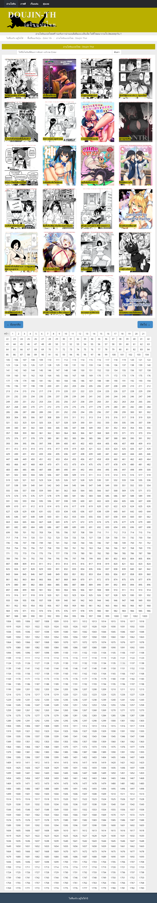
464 (149, 459)
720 (33, 537)
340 (16, 427)
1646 (122, 840)
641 (124, 511)
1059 (103, 637)
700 (16, 532)
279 (107, 406)
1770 (18, 888)
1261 (27, 710)
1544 (8, 809)
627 (8, 511)
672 (82, 521)
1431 (75, 767)
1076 (122, 642)
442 (115, 453)
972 (33, 610)
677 (124, 521)
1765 (113, 882)
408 (132, 443)
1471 (27, 783)
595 (41, 501)
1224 (103, 694)
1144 (56, 668)
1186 (27, 684)
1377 (132, 746)
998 (99, 616)
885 (57, 584)
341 (24, 427)
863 (24, 579)
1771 (27, 888)
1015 (113, 621)
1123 (141, 657)
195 (8, 386)
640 (115, 511)
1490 (65, 788)
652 (66, 516)
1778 (94, 888)
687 (57, 527)
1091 (122, 647)
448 (16, 459)
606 (132, 501)
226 (115, 391)
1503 (46, 793)
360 (33, 433)
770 (149, 548)
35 (99, 338)
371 (124, 433)
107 (24, 359)
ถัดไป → (145, 324)
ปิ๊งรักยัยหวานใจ (125, 182)
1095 (18, 652)
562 (66, 490)
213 (8, 391)
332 (99, 422)
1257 (132, 705)
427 (140, 448)
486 (33, 469)
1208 (94, 689)
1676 (122, 851)
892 (115, 584)
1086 (75, 647)
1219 (56, 694)
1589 (8, 825)
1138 (141, 663)
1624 (56, 835)
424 (115, 448)
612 (33, 506)
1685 (65, 856)
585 (107, 495)
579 (57, 495)
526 (66, 480)
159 (8, 375)
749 (124, 542)
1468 (141, 778)
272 (49, 406)
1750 (113, 877)
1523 (94, 799)
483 (8, 469)
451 (41, 459)
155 (124, 370)
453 (57, 459)
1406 (122, 757)
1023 (46, 626)
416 (49, 448)
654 (82, 516)
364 (66, 433)
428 (149, 448)
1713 (46, 867)
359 (24, 433)
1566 (75, 814)
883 (41, 584)
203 (74, 386)
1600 (113, 825)
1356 (75, 741)
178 (16, 380)
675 (107, 521)
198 (33, 386)
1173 (46, 678)
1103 (94, 652)
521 (24, 480)
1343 (94, 736)
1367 (37, 746)
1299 (103, 720)
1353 (46, 741)
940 (66, 600)
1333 (141, 731)
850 (66, 574)
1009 (56, 621)
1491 (75, 788)
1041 (75, 631)
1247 (37, 705)
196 (16, 386)
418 (66, 448)
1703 (94, 861)
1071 (75, 642)
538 (16, 485)
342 (33, 427)
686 (49, 527)
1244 (8, 705)
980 (99, 610)
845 (24, 574)
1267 (84, 710)
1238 (94, 699)
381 (57, 438)
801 (107, 558)
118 (115, 359)
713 (124, 532)
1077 (132, 642)
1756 (27, 882)
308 (49, 417)
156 (132, 370)
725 (74, 537)
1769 (8, 888)
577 (41, 495)
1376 (122, 746)
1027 (84, 626)
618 (82, 506)
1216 (27, 694)
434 (49, 453)
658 (115, 516)
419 (74, 448)
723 (57, 537)
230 (149, 391)
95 (78, 354)
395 (24, 443)
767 (124, 548)
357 (8, 433)
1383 (46, 752)
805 (140, 558)
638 (99, 511)
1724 (8, 872)
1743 (46, 877)
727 (91, 537)
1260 (18, 710)
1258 (141, 705)
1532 (37, 804)
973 (41, 610)
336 (132, 422)
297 (107, 412)
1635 (18, 840)
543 (57, 485)
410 (149, 443)
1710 (18, 867)
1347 (132, 736)
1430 (65, 767)
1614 (103, 830)
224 (99, 391)
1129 (56, 663)
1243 (141, 699)
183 (57, 380)
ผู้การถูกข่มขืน (124, 139)
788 (149, 553)
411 (8, 448)
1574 (8, 820)
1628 (94, 835)
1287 (132, 715)
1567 (84, 814)
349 (91, 427)
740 (49, 542)
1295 (65, 720)
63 (148, 344)
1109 (8, 657)
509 (74, 474)
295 (91, 412)
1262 (37, 710)
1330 (113, 731)
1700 (65, 861)
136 (115, 365)
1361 (122, 741)
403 (91, 443)
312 (82, 417)
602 (99, 501)
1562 (37, 814)
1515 (18, 799)
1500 (18, 793)
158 (149, 370)
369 (107, 433)
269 (24, 406)
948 (132, 600)
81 (127, 349)
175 (140, 375)
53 (78, 344)
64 (7, 349)
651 (57, 516)
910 (115, 589)
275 (74, 406)
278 (99, 406)
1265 (65, 710)
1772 (37, 888)
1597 (84, 825)
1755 (18, 882)
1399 (56, 757)
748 (115, 542)
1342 (84, 736)
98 (99, 354)
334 (115, 422)
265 (140, 401)
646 (16, 516)
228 (132, 391)
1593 (46, 825)
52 (71, 344)
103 (138, 354)
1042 (84, 631)
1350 (18, 741)
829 (41, 569)
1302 (132, 720)
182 (49, 380)
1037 (37, 631)
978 (82, 610)
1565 (65, 814)
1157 (37, 673)
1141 (27, 668)
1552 (84, 809)
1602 (132, 825)
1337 (37, 736)
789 (8, 558)
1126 (27, 663)
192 (132, 380)
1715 (65, 867)
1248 (46, 705)
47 (35, 344)
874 (115, 579)
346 (66, 427)
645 (8, 516)
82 (134, 349)
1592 (37, 825)
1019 (8, 626)
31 (71, 338)
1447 (84, 772)
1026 (75, 626)
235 (41, 396)
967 (140, 605)
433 (41, 453)
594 (33, 501)
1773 (46, 888)
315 (107, 417)
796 (66, 558)
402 (82, 443)
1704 (103, 861)
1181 (122, 678)
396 (33, 443)
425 (124, 448)
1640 (65, 840)
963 (107, 605)
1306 (27, 725)
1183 (141, 678)
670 (66, 521)
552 (132, 485)
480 (132, 464)
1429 (56, 767)
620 (99, 506)
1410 (18, 762)
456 (82, 459)
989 (24, 616)
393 (8, 443)
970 (16, 610)
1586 (122, 820)
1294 (56, 720)
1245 (18, 705)
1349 (8, 741)
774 (33, 553)
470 (49, 464)
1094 (8, 652)
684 (33, 527)
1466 (122, 778)
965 (124, 605)
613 (41, 506)
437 (74, 453)
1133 (94, 663)
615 (57, 506)
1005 (18, 621)
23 (14, 338)
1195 (113, 684)
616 (66, 506)
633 (57, 511)
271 (41, 406)
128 (49, 365)
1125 (18, 663)
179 (24, 380)
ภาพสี (23, 3)
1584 (103, 820)
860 (149, 574)
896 (149, 584)
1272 (132, 710)
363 (57, 433)
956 (49, 605)
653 (74, 516)
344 (49, 427)
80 (120, 349)
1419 (103, 762)
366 (82, 433)
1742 (37, 877)
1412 (37, 762)
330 (82, 422)
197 (24, 386)
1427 (37, 767)
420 (82, 448)
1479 (103, 783)
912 (132, 589)
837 (107, 569)
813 (57, 563)
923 (74, 595)
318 (132, 417)
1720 (113, 867)
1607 (37, 830)
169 (91, 375)
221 (74, 391)
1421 (122, 762)
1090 (113, 647)
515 (124, 474)
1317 (132, 725)
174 (132, 375)
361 (41, 433)
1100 (65, 652)
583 (91, 495)
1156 (27, 673)
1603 (141, 825)
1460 (65, 778)
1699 (56, 861)
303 (8, 417)
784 (115, 553)
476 (99, 464)
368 (99, 433)
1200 (18, 689)
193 (140, 380)
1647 (132, 840)
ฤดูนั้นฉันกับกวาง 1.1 (89, 182)
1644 (103, 840)
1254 (103, 705)
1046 (122, 631)
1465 (113, 778)
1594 (56, 825)
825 (8, 569)
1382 (37, 752)
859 (140, 574)
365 (74, 433)
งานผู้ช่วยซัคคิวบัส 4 (127, 269)
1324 (56, 731)
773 (24, 553)
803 (124, 558)
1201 (27, 689)
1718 (94, 867)
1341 (75, 736)
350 (99, 427)
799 (91, 558)
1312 (84, 725)
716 (149, 532)
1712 (37, 867)
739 (41, 542)
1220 (65, 694)
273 (57, 406)
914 (149, 589)
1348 (141, 736)
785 (124, 553)
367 (91, 433)
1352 (37, 741)
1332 (132, 731)
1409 (8, 762)
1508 (94, 793)
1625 (65, 835)
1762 (84, 882)
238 (66, 396)
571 (140, 490)
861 (8, 579)
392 (149, 438)
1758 (46, 882)
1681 (27, 856)
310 (66, 417)
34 (92, 338)
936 (33, 600)
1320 (18, 731)
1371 (75, 746)
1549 (56, 809)
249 (8, 401)
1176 (75, 678)
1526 (122, 799)
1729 (56, 872)
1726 (27, 872)
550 (115, 485)
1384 (56, 752)
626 (149, 506)
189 (107, 380)
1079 (8, 647)
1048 (141, 631)
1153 (141, 668)
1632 (132, 835)
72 (64, 349)
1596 (75, 825)
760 (66, 548)
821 (124, 563)
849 (57, 574)
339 (8, 427)
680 (149, 521)
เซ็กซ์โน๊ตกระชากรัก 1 (13, 312)
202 (66, 386)
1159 (56, 673)
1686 (75, 856)
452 (49, 459)
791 (24, 558)
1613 (94, 830)
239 (74, 396)
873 (107, 579)
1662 (132, 846)
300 (132, 412)
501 (8, 474)
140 (149, 365)
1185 (18, 684)
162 (33, 375)
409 (140, 443)
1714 (56, 867)
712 (115, 532)
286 (16, 412)
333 (107, 422)
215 (24, 391)
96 (85, 354)
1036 (27, 631)
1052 (37, 637)
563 (74, 490)
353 (124, 427)
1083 (46, 647)
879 (8, 584)
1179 (103, 678)
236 (49, 396)
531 (107, 480)
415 (41, 448)
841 (140, 569)
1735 (113, 872)
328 (66, 422)
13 (87, 333)
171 (107, 375)
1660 (113, 846)
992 (49, 616)
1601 (122, 825)
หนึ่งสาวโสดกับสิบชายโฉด (15, 182)
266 (149, 401)
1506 (75, 793)
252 (33, 401)
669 (57, 521)
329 (74, 422)
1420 (113, 762)
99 (106, 354)
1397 (37, 757)
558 (33, 490)
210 (132, 386)
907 (91, 589)
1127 (37, 663)
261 (107, 401)
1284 (103, 715)
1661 (122, 846)
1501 (27, 793)
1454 (8, 778)
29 (57, 338)
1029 (103, 626)
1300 (113, 720)
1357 (84, 741)
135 (107, 365)
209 (124, 386)
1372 (84, 746)
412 (16, 448)
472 (66, 464)
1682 (37, 856)
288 (33, 412)
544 (66, 485)
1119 (103, 657)
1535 (65, 804)
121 (140, 359)
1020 (18, 626)
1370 (65, 746)
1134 (103, 663)
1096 (27, 652)
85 (7, 354)
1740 (18, 877)
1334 (8, 736)
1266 (75, 710)
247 (140, 396)
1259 (8, 710)
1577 (37, 820)
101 (122, 354)
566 (99, 490)
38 (120, 338)
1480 (113, 783)
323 (24, 422)
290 (49, 412)
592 (16, 501)
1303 (141, 720)
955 (41, 605)
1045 (113, 631)
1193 (94, 684)
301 (140, 412)
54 (85, 344)
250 (16, 401)
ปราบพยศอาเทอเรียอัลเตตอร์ (130, 312)
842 (149, 569)
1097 (37, 652)
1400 (65, 757)
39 (127, 338)
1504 (56, 793)
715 (140, 532)
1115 (65, 657)
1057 (84, 637)
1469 (8, 783)
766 (115, 548)
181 (41, 380)
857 (124, 574)
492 (82, 469)
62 (141, 344)
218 (49, 391)
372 (132, 433)
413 (24, 448)
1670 (65, 851)
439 (91, 453)
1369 (56, 746)
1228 (141, 694)
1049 (8, 637)
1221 (75, 694)
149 (74, 370)
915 (8, 595)
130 (66, 365)
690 (82, 527)
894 (132, 584)
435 (57, 453)
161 (24, 375)
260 (99, 401)
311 (74, 417)
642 (132, 511)
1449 (103, 772)
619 (91, 506)
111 (57, 359)
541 (41, 485)
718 (16, 537)
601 (91, 501)
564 (82, 490)
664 (16, 521)
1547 (37, 809)
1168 (141, 673)
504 (33, 474)
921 (57, 595)
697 (140, 527)
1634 (8, 840)
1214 (8, 694)
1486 (27, 788)
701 (24, 532)
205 (91, 386)
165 (57, 375)
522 (33, 480)
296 (99, 412)
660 (132, 516)
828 (33, 569)
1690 (113, 856)
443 (124, 453)
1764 (103, 882)
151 (91, 370)
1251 (75, 705)
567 (107, 490)
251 (24, 401)
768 (132, 548)
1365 (18, 746)
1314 (103, 725)
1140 (18, 668)
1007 (37, 621)
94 (71, 354)
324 (33, 422)
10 (66, 333)
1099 (56, 652)
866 (49, 579)
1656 (75, 846)
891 (107, 584)
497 (124, 469)
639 (107, 511)
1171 (27, 678)
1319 (8, 731)
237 (57, 396)
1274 (8, 715)
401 (74, 443)
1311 (75, 725)
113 (74, 359)
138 (132, 365)
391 (140, 438)
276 (82, 406)
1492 (84, 788)
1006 (27, 621)
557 (24, 490)
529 (91, 480)
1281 (75, 715)
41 (141, 338)
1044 (103, 631)
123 (8, 365)
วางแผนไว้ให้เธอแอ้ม (89, 139)
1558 (141, 809)
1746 (75, 877)
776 (49, 553)
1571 (122, 814)
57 (106, 344)
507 (57, 474)
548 (99, 485)
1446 (75, 772)
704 (49, 532)
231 (8, 396)
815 (74, 563)
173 (124, 375)
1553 (94, 809)
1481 (122, 783)
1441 (27, 772)
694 (115, 527)
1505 (65, 793)
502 (16, 474)
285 (8, 412)
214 (16, 391)
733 (140, 537)
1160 (65, 673)
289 (41, 412)
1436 (122, 767)
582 (82, 495)
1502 (37, 793)
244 (115, 396)
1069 (56, 642)
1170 (18, 678)
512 (99, 474)
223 (91, 391)
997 (91, 616)
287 (24, 412)
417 (57, 448)
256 (66, 401)
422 (99, 448)
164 (49, 375)
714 (132, 532)
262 (115, 401)
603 (107, 501)
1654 (56, 846)
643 (140, 511)
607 (140, 501)
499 (140, 469)
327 (57, 422)
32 (78, 338)
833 (74, 569)
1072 (84, 642)
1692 (132, 856)
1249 (56, 705)
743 (74, 542)
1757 (37, 882)
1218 (46, 694)
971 (24, 610)
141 (8, 370)
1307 (37, 725)
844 (16, 574)
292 (66, 412)
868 (66, 579)
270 (33, 406)
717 (8, 537)
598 (66, 501)
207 (107, 386)
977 (74, 610)
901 (41, 589)
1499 (8, 793)
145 (41, 370)
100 (114, 354)
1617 (132, 830)
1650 (18, 846)
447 (8, 459)
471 (57, 464)
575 (24, 495)
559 (41, 490)
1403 (94, 757)
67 (28, 349)
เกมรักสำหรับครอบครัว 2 (15, 225)
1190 (65, 684)
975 (57, 610)
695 (124, 527)
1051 (27, 637)
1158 (46, 673)
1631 (122, 835)
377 (24, 438)
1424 (8, 767)
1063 (141, 637)
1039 (56, 631)
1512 (132, 793)
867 (57, 579)
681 (8, 527)
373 (140, 433)
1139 (8, 668)
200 (49, 386)
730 (115, 537)
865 (41, 579)
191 (124, 380)
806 (149, 558)
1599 (103, 825)
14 (94, 333)
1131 (75, 663)
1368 (46, 746)
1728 (46, 872)
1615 (113, 830)
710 (99, 532)
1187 (37, 684)
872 (99, 579)
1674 (103, 851)
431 (24, 453)
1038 (46, 631)
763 (91, 548)
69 (42, 349)
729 (107, 537)
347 (74, 427)
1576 (27, 820)
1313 (94, 725)
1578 (46, 820)
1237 (84, 699)
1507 (84, 793)
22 (7, 338)
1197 (132, 684)
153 (107, 370)
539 (24, 485)
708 (82, 532)
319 (140, 417)
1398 (46, 757)
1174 (56, 678)
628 (16, 511)
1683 (46, 856)
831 (57, 569)
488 (49, 469)
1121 (122, 657)
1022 (37, 626)
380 (49, 438)
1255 (113, 705)
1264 (56, 710)
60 (127, 344)
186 (82, 380)
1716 (75, 867)
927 (107, 595)
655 (91, 516)
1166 (122, 673)
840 (132, 569)
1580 (65, 820)
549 (107, 485)
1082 (37, 647)
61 (134, 344)
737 (24, 542)
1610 (65, 830)
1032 (132, 626)
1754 (8, 882)
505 (41, 474)
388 (115, 438)
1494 (103, 788)
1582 (84, 820)
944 (99, 600)
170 (99, 375)
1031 (122, 626)
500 (149, 469)
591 (8, 501)
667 (41, 521)
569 (124, 490)
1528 (141, 799)
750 (132, 542)
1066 (27, 642)
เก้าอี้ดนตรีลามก (49, 95)
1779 (103, 888)
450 (33, 459)
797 (74, 558)
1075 (113, 642)
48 (42, 344)
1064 (8, 642)
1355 (65, 741)
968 (149, 605)
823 (140, 563)
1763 (94, 882)
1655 (65, 846)
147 (57, 370)
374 (149, 433)
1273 (141, 710)
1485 (18, 788)
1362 (132, 741)
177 (8, 380)
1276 (27, 715)
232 (16, 396)
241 (91, 396)
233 (24, 396)
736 (16, 542)
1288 (141, 715)
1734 (103, 872)
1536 (75, 804)
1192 (84, 684)
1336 (27, 736)
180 (33, 380)
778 (66, 553)
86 (14, 354)
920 (49, 595)
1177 (84, 678)
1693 (141, 856)
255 (57, 401)
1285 (113, 715)
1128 (46, 663)
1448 (94, 772)
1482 (132, 783)
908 (99, 589)
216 (33, 391)
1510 (113, 793)
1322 (37, 731)
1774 (56, 888)
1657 (84, 846)
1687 (84, 856)
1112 (37, 657)
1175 (65, 678)
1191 (75, 684)
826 (16, 569)
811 (41, 563)
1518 (46, 799)
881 (24, 584)
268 (16, 406)
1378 (141, 746)
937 (41, 600)
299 (124, 412)
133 (91, 365)
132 (82, 365)
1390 (113, 752)
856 (115, 574)
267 (8, 406)
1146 (75, 668)
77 (99, 349)
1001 (125, 616)
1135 (113, 663)
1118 (94, 657)
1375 (113, 746)
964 (115, 605)
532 (115, 480)
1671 (75, 851)
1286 (122, 715)
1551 (75, 809)
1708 (141, 861)
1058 (94, 637)
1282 (84, 715)
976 (66, 610)
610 (16, 506)
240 (82, 396)
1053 (46, 637)
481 (140, 464)
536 (149, 480)
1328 (94, 731)
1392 (132, 752)
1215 (18, 694)
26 (35, 338)
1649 (8, 846)
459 (107, 459)
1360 (113, 741)
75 (85, 349)
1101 (75, 652)
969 (8, 610)
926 (99, 595)
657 (107, 516)
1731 (75, 872)
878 (149, 579)
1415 (65, 762)
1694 (8, 861)
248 (149, 396)
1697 (37, 861)
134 (99, 365)
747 (107, 542)
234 (33, 396)
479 (124, 464)
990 (33, 616)
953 (24, 605)
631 (41, 511)
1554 (103, 809)
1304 (8, 725)
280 (115, 406)
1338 (46, 736)
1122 (132, 657)
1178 (94, 678)
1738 (141, 872)
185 (74, 380)
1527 (132, 799)
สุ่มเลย (46, 3)
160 (16, 375)
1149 (103, 668)
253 (41, 401)
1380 (18, 752)
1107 (132, 652)
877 (140, 579)
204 (82, 386)
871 (91, 579)
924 (82, 595)
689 (74, 527)
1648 (141, 840)
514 (115, 474)
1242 (132, 699)
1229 (8, 699)
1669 (56, 851)
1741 (27, 877)
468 (33, 464)
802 (115, 558)
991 (41, 616)
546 (82, 485)
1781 (122, 888)
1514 (8, 799)
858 (132, 574)
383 (74, 438)
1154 (8, 673)
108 (33, 359)
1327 (84, 731)
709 (91, 532)
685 (41, 527)
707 (74, 532)
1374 (103, 746)
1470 (18, 783)
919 (41, 595)
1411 (27, 762)
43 (7, 344)
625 (140, 506)
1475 (65, 783)
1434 (103, 767)
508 (66, 474)
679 (140, 521)
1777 (84, 888)
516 (132, 474)
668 (49, 521)
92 (57, 354)
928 (115, 595)
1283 (94, 715)
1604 (8, 830)
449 (24, 459)
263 (124, 401)
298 (115, 412)
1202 (37, 689)
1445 (65, 772)
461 (124, 459)
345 (57, 427)
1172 (37, 678)
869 (74, 579)
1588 (141, 820)
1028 (94, 626)
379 (41, 438)
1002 (135, 616)
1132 (84, 663)
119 (124, 359)
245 (124, 396)
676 (115, 521)
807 (8, 563)
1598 (94, 825)
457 (91, 459)
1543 (141, 804)
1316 (122, 725)
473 (74, 464)
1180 (113, 678)
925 (91, 595)
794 (49, 558)
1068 (46, 642)
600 (82, 501)
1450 (113, 772)
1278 (46, 715)
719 (24, 537)
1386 (75, 752)
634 (66, 511)
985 (140, 610)
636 (82, 511)
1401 (75, 757)
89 (35, 354)
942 (82, 600)
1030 (113, 626)
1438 (141, 767)
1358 (94, 741)
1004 (8, 621)
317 (124, 417)
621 (107, 506)
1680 (18, 856)
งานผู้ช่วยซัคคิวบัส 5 (89, 95)
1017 (132, 621)
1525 (113, 799)
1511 (122, 793)
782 (99, 553)
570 (132, 490)
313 (91, 417)
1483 (141, 783)
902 (49, 589)
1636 (27, 840)
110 (49, 359)
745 (91, 542)
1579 (56, 820)
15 (101, 333)
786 (132, 553)
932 (149, 595)
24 (21, 338)
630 (33, 511)
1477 (84, 783)
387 (107, 438)
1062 (132, 637)
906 (82, 589)
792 (33, 558)
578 (49, 495)
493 (91, 469)
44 (14, 344)
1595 (65, 825)
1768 (141, 882)
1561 (27, 814)
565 (91, 490)
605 (124, 501)
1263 (46, 710)
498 (132, 469)
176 (149, 375)
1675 (113, 851)
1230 (18, 699)
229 (140, 391)
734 (149, 537)
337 (140, 422)
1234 (56, 699)
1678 (141, 851)
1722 (132, 867)
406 (115, 443)
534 (132, 480)
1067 (37, 642)
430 (16, 453)
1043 (94, 631)
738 (33, 542)
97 (92, 354)
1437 (132, 767)
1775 (65, 888)
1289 (8, 720)
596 (49, 501)
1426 (27, 767)
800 (99, 558)
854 (99, 574)
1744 (56, 877)
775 (41, 553)
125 (24, 365)
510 (82, 474)
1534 (56, 804)
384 (82, 438)
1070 (65, 642)
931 (140, 595)
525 (57, 480)
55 (92, 344)
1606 (27, 830)
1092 (132, 647)
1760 (65, 882)
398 (49, 443)
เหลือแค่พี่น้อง (86, 269)
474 (82, 464)
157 (140, 370)
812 (49, 563)
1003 (144, 616)
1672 (84, 851)
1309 (56, 725)
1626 (75, 835)
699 (8, 532)
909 (107, 589)
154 (115, 370)
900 (33, 589)
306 (33, 417)
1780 (113, 888)
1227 (132, 694)
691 (91, 527)
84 (148, 349)
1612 (84, 830)
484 (16, 469)
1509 (103, 793)
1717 (84, 867)
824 (149, 563)
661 (140, 516)
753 (8, 548)
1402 (84, 757)
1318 (141, 725)
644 (149, 511)
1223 (94, 694)
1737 (132, 872)
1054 (56, 637)
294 (82, 412)
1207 (84, 689)
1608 (46, 830)
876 (132, 579)
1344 (103, 736)
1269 (103, 710)
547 (91, 485)
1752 (132, 877)
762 (82, 548)
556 (16, 490)
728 (99, 537)
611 (24, 506)
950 (149, 600)
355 (140, 427)
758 (49, 548)
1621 (27, 835)
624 (132, 506)
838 (115, 569)
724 (66, 537)
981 (107, 610)
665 (24, 521)
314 (99, 417)
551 (124, 485)
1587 (132, 820)
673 (91, 521)
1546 (27, 809)
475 (91, 464)
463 (140, 459)
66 (21, 349)
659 (124, 516)
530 (99, 480)
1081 (27, 647)
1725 (18, 872)
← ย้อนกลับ (14, 324)
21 (143, 333)
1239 (103, 699)
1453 (141, 772)
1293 (46, 720)
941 (74, 600)
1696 (27, 861)
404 (99, 443)
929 (124, 595)
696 (132, 527)
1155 (18, 673)
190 (115, 380)
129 (57, 365)
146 (49, 370)
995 (74, 616)
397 (41, 443)
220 (66, 391)
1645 (113, 840)
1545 (18, 809)
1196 (122, 684)
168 (82, 375)
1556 (122, 809)
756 (33, 548)
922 (66, 595)
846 (33, 574)
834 (82, 569)
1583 (94, 820)
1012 (84, 621)
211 (140, 386)
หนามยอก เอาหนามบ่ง (90, 312)
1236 (75, 699)
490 (66, 469)
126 (33, 365)
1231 (27, 699)
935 (24, 600)
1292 (37, 720)
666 (33, 521)
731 (124, 537)
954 (33, 605)
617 (74, 506)
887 (74, 584)
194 (149, 380)
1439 (8, 772)
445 (140, 453)
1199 (8, 689)
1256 (122, 705)
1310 (65, 725)
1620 (18, 835)
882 (33, 584)
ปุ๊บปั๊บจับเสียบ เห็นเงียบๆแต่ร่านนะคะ (58, 225)
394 (16, 443)
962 (99, 605)
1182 (132, 678)
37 (113, 338)
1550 (65, 809)
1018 (141, 621)
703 (41, 532)
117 (107, 359)
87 (21, 354)
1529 (8, 804)
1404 (103, 757)
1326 (75, 731)
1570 (113, 814)
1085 (65, 647)
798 (82, 558)
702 (33, 532)
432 (33, 453)
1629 (103, 835)
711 (107, 532)
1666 (27, 851)
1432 (84, 767)
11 (73, 333)
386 (99, 438)
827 (24, 569)
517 (140, 474)
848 (49, 574)
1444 (56, 772)
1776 (75, 888)
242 (99, 396)
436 (66, 453)
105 (8, 359)
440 (99, 453)
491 (74, 469)
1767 (132, 882)
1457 (37, 778)
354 (132, 427)
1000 (116, 616)
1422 (132, 762)
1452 (132, 772)
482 (149, 464)
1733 (94, 872)
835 (91, 569)
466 (16, 464)
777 (57, 553)
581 (74, 495)
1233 (46, 699)
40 (134, 338)
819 (107, 563)
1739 (8, 877)
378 (33, 438)
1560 (18, 814)
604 (115, 501)
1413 (46, 762)
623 (124, 506)
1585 (113, 820)
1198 (141, 684)
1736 (122, 872)
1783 (141, 888)
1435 (113, 767)
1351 (27, 741)
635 (74, 511)
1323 (46, 731)
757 (41, 548)
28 (49, 338)
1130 (65, 663)
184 (66, 380)
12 (80, 333)
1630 (113, 835)
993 (57, 616)
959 (74, 605)
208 (115, 386)
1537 (84, 804)
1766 (122, 882)
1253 (94, 705)
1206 (75, 689)
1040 (65, 631)
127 (41, 365)
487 (41, 469)
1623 (46, 835)
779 (74, 553)
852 (82, 574)
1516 (27, 799)
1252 (84, 705)
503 (24, 474)
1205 (65, 689)
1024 (56, 626)
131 (74, 365)
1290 (18, 720)
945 (107, 600)
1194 (103, 684)
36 (106, 338)
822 (132, 563)
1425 (18, 767)
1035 (18, 631)
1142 (37, 668)
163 (41, 375)
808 (16, 563)
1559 (8, 814)
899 (24, 589)
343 (41, 427)
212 (149, 386)
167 (74, 375)
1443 (46, 772)
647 (24, 516)
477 (107, 464)
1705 (113, 861)
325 (41, 422)
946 (115, 600)
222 (82, 391)
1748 (94, 877)
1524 (103, 799)
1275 (18, 715)
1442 (37, 772)
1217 (37, 694)
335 (124, 422)
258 (82, 401)
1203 (46, 689)
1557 (132, 809)
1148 (94, 668)
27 (42, 338)
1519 (56, 799)
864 (33, 579)
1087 (84, 647)
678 (132, 521)
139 (140, 365)
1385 (65, 752)
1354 (56, 741)
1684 (56, 856)
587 (124, 495)
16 (108, 333)
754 (16, 548)
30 (64, 338)
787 (140, 553)
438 (82, 453)
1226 (122, 694)
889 (91, 584)
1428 (46, 767)
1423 (141, 762)
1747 (84, 877)
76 (92, 349)
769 (140, 548)
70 (49, 349)
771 (8, 553)
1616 (122, 830)
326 (49, 422)
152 (99, 370)
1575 (18, 820)
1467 (132, 778)
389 (124, 438)
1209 (103, 689)
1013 (94, 621)
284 (149, 406)
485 (24, 469)
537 (8, 485)
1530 (18, 804)
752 (149, 542)
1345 (113, 736)
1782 (132, 888)
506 (49, 474)
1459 (56, 778)
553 (140, 485)
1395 (18, 757)
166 (66, 375)
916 (16, 595)
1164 (103, 673)
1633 (141, 835)
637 (91, 511)
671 (74, 521)
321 (8, 422)
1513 (141, 793)
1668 (46, 851)
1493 (94, 788)
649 (41, 516)
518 (149, 474)
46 (28, 344)
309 (57, 417)
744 (82, 542)
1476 (75, 783)
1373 (94, 746)
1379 (8, 752)
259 (91, 401)
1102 (84, 652)
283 (140, 406)
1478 (94, 783)
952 (16, 605)
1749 (103, 877)
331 (91, 422)
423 (107, 448)
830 (49, 569)
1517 (37, 799)
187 (91, 380)
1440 (18, 772)
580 (66, 495)
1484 (8, 788)
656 (99, 516)
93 (64, 354)
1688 (94, 856)
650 (49, 516)
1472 (37, 783)
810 (33, 563)
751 (140, 542)
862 (16, 579)
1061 (122, 637)
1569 (103, 814)
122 (149, 359)
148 (66, 370)
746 (99, 542)
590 (149, 495)
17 (115, 333)
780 (82, 553)
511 (91, 474)
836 (99, 569)
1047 (132, 631)
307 (41, 417)
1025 (65, 626)
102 (130, 354)
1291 (27, 720)
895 (140, 584)
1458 (46, 778)
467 (24, 464)
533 (124, 480)
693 (107, 527)
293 (74, 412)
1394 (8, 757)
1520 (65, 799)
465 (8, 464)
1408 (141, 757)
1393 (141, 752)
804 (132, 558)
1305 (18, 725)
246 (132, 396)
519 (8, 480)
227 (124, 391)
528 (82, 480)
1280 (65, 715)
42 (148, 338)
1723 (141, 867)
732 (132, 537)
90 (42, 354)
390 (132, 438)
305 (24, 417)
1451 (122, 772)
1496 (122, 788)
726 (82, 537)
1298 (94, 720)
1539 (103, 804)
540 (33, 485)
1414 (56, 762)
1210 (113, 689)
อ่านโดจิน (11, 3)
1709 (8, 867)
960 (82, 605)
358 (16, 433)
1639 (56, 840)
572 (149, 490)
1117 (84, 657)
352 (115, 427)
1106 (122, 652)
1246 (27, 705)
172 (115, 375)
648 (33, 516)
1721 (122, 867)
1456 (27, 778)
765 (107, 548)
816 (82, 563)
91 (49, 354)
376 (16, 438)
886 (66, 584)
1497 (132, 788)
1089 (103, 647)
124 (16, 365)
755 (24, 548)
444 (132, 453)
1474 (56, 783)
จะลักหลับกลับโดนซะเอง (52, 182)
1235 (65, 699)
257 (74, 401)
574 (16, 495)
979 (91, 610)
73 (71, 349)
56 (99, 344)
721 (41, 537)
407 (124, 443)
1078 (141, 642)
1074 (103, 642)
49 (49, 344)
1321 (27, 731)
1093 (141, 647)
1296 (75, 720)
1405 (113, 757)
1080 (18, 647)
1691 (122, 856)
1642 (84, 840)
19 (129, 333)
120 (132, 359)
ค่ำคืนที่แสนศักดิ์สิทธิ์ (51, 269)
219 (57, 391)
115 (91, 359)
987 (8, 616)
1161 (75, 673)
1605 (18, 830)
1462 (84, 778)
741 (57, 542)
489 (57, 469)
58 (113, 344)
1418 (94, 762)
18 (122, 333)
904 (66, 589)
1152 (132, 668)
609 (8, 506)
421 (91, 448)
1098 (46, 652)
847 (41, 574)
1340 (65, 736)
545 (74, 485)
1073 (94, 642)
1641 (75, 840)
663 (8, 521)
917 (24, 595)
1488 (46, 788)
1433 (94, 767)
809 (24, 563)
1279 (56, 715)
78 (106, 349)
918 (33, 595)
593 (24, 501)
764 (99, 548)
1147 (84, 668)
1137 (132, 663)
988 (16, 616)
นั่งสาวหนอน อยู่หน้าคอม (53, 139)
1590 (18, 825)
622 (115, 506)
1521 (75, 799)
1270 (113, 710)
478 (115, 464)
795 (57, 558)
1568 (94, 814)
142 (16, 370)
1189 (56, 684)
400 (66, 443)
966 (132, 605)
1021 (27, 626)
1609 (56, 830)
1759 (56, 882)
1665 (18, 851)
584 (99, 495)
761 (74, 548)
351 (107, 427)
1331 (122, 731)
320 (149, 417)
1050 (18, 637)
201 (57, 386)
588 (132, 495)
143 (24, 370)
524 (49, 480)
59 (120, 344)
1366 (27, 746)
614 (49, 506)
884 (49, 584)
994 (66, 616)
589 (140, 495)
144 (33, 370)
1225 (113, 694)
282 (132, 406)
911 (124, 589)
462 (132, 459)
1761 (75, 882)
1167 (132, 673)
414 (33, 448)
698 (149, 527)
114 (82, 359)
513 (107, 474)
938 (49, 600)
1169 (8, 678)
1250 (65, 705)
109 (41, 359)
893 (124, 584)
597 (57, 501)
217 (41, 391)
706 (66, 532)
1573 (141, 814)
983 (124, 610)
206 (99, 386)
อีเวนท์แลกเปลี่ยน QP (127, 225)
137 (124, 365)
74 (78, 349)
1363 (141, 741)
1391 (122, 752)
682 (16, 527)
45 (21, 344)
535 (140, 480)
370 (115, 433)
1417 (84, 762)
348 (82, 427)
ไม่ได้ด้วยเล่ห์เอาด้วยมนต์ (15, 95)
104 (147, 354)
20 (136, 333)
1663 (141, 846)
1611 (75, 830)
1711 (27, 867)
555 (8, 490)
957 (57, 605)
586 (115, 495)
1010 (65, 621)
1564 (56, 814)
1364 (8, 746)
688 (66, 527)
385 (91, 438)
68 (35, 349)
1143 (46, 668)
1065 (18, 642)
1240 (113, 699)
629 (24, 511)
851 (74, 574)
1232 (37, 699)
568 (115, 490)
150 (82, 370)
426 (132, 448)
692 (99, 527)
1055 (65, 637)
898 (16, 589)
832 (66, 569)
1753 (141, 877)
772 (16, 553)
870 (82, 579)
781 (91, 553)
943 (91, 600)
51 (64, 344)
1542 (132, 804)
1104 (103, 652)
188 (99, 380)
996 (82, 616)
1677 (132, 851)
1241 (122, 699)
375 (8, 438)
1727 (37, 872)
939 (57, 600)
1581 (75, 820)
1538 (94, 804)
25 (28, 338)
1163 (94, 673)
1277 (37, 715)
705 (57, 532)
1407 (132, 757)
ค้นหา (117, 52)
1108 (141, 652)
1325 (65, 731)
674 (99, 521)
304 (16, 417)
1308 (46, 725)
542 (49, 485)
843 (8, 574)
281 (124, 406)
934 (16, 600)
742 (66, 542)
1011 (75, 621)
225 (107, 391)
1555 (113, 809)
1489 (56, 788)
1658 (94, 846)
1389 (103, 752)
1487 (37, 788)
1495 (113, 788)
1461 (75, 778)
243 (107, 396)
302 (149, 412)
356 (149, 427)
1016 (122, 621)
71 (57, 349)
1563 (46, 814)
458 (99, 459)
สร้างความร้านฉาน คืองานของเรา (56, 312)
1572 (132, 814)
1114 (56, 657)
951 (8, 605)
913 (140, 589)
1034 (8, 631)
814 (66, 563)
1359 (103, 741)
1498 (141, 788)
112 (66, 359)
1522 (84, 799)
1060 (113, 637)
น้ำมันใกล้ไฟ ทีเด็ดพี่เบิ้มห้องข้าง (17, 139)
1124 (8, 663)
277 (91, 406)
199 (41, 386)
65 (14, 349)
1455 (18, 778)
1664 (8, 851)
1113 (46, 657)
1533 (46, 804)
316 (115, 417)
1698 (46, 861)
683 (24, 527)
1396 (27, 757)
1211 (122, 689)
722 (49, 537)
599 (74, 501)
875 (124, 579)
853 (91, 574)
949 (140, 600)
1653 (46, 846)
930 (132, 595)
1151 (122, 668)
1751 (122, 877)
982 (115, 610)
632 (49, 511)
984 (132, 610)
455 (74, 459)
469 (41, 464)
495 (107, 469)
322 (16, 422)
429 (8, 453)
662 (149, 516)
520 (16, 480)
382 (66, 438)
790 (16, 558)
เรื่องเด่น (34, 3)
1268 (94, 710)
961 (91, 605)
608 (149, 501)
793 (41, 558)
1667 (37, 851)
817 (91, 563)
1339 (56, 736)
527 (74, 480)
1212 (132, 689)
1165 (113, 673)
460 (115, 459)
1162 (84, 673)
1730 (65, 872)
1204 (56, 689)
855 (107, 574)
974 (49, 610)
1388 (94, 752)
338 (149, 422)
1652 (37, 846)
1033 (141, 626)
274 (66, 406)
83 (141, 349)
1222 (84, 694)
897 (8, 589)
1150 (113, 668)
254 (49, 401)
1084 (56, 647)
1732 (84, 872)
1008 (46, 621)
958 (66, 605)
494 (99, 469)
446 (149, 453)
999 (107, 616)
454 (66, 459)
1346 (122, 736)
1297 (84, 720)
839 (124, 569)
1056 (75, 637)
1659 (103, 846)
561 (57, 490)
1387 (84, 752)
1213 (141, 689)
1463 (94, 778)
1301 (122, 720)
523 (41, 480)
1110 (18, 657)
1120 (113, 657)
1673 (94, 851)
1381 (27, 752)
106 (16, 359)
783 (107, 553)
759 (57, 548)
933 (8, 600)
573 (8, 495)
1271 (122, 710)
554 (149, 485)
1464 (103, 778)
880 (16, 584)
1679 (8, 856)
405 (107, 443)
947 (124, 600)
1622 (37, 835)
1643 (94, 840)
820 (115, 563)
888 (82, 584)
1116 (75, 657)
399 (57, 443)
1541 (122, 804)
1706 (122, 861)
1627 (84, 835)
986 (149, 610)
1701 (75, 861)
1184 (8, 684)
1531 (27, 804)
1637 (37, 840)
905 (74, 589)
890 (99, 584)
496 (115, 469)
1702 (84, 861)
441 (107, 453)
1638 (46, 840)
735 (8, 542)
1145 (65, 668)
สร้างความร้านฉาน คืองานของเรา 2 (95, 225)
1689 (103, 856)
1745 (65, 877)
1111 (27, 657)
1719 (103, 867)
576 (33, 495)
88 (28, 354)
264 (132, 401)
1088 (94, 647)
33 (85, 338)
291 (57, 412)
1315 (113, 725)
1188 (46, 684)
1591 (27, 825)
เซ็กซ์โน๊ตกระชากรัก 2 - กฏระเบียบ (132, 95)
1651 (27, 846)
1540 (113, 804)
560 (49, 490)
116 (99, 359)
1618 (141, 830)
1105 (113, 652)
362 (49, 433)
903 (57, 589)
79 (113, 349)
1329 (103, 731)
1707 (132, 861)
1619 (8, 835)
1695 (18, 861)
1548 (46, 809)
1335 (18, 736)
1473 (46, 783)
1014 (103, 621)
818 (99, 563)
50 (57, 344)
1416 (75, 762)
